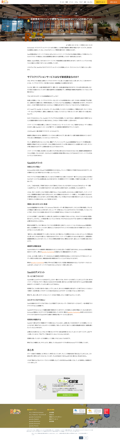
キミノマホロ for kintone (36, 412)
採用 (85, 2)
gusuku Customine (48, 252)
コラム (76, 2)
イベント (71, 2)
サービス (62, 2)
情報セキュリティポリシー (55, 417)
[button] (67, 395)
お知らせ (51, 414)
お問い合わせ (113, 2)
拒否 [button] (86, 437)
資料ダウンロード (100, 2)
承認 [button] (81, 437)
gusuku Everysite (34, 423)
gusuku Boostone (34, 421)
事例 (67, 2)
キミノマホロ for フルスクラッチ (37, 414)
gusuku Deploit (34, 419)
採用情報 (51, 421)
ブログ (81, 2)
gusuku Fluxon (33, 425)
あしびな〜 (90, 2)
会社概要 (51, 412)
